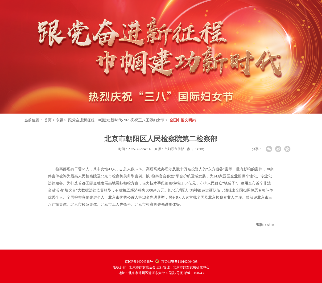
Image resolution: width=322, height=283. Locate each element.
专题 (59, 120)
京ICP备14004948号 (139, 261)
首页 (48, 120)
